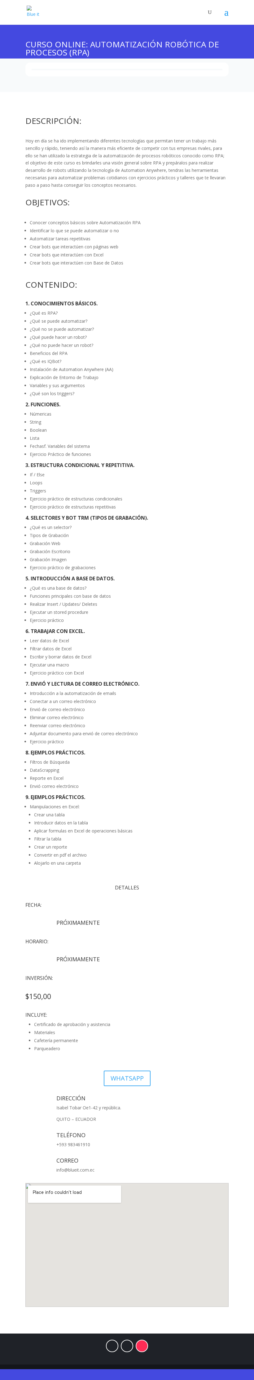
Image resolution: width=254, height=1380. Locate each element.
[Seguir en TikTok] (142, 1346)
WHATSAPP (127, 1078)
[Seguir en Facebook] (112, 1346)
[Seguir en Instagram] (127, 1346)
